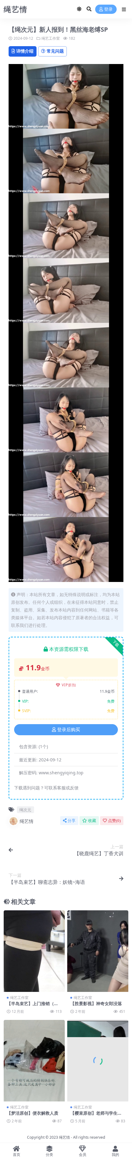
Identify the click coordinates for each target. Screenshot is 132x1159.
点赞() (114, 820)
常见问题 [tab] (55, 51)
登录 (108, 9)
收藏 (92, 820)
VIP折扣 (69, 685)
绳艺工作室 (50, 38)
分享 (72, 820)
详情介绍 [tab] (24, 51)
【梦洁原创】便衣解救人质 (32, 1113)
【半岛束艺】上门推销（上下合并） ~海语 (32, 1006)
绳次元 (25, 809)
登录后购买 (68, 729)
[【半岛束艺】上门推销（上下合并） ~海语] (34, 951)
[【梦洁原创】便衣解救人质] (34, 1060)
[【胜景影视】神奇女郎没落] (97, 951)
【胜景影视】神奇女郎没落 (96, 1003)
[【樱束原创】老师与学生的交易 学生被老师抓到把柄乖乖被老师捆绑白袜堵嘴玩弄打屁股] (97, 1060)
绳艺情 (26, 821)
